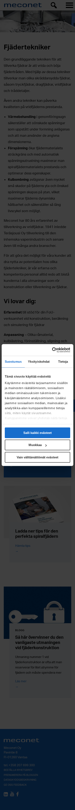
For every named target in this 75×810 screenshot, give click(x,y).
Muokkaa (35, 445)
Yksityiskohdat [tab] (39, 361)
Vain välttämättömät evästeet (37, 457)
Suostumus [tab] (13, 361)
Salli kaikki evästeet (37, 433)
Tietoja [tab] (63, 361)
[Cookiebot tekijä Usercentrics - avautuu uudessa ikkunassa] (53, 350)
